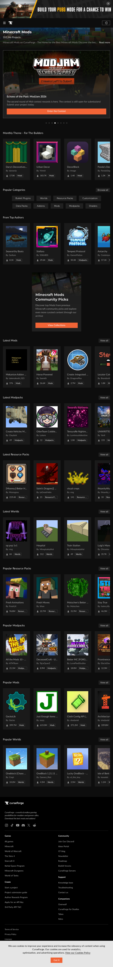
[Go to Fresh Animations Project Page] (16, 595)
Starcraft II (9, 861)
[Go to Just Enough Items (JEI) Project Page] (47, 709)
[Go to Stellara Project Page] (47, 243)
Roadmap (62, 861)
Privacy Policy (10, 934)
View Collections (56, 325)
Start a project (11, 888)
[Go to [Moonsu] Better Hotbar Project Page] (16, 481)
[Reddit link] (34, 825)
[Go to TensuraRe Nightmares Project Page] (77, 424)
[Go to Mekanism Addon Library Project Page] (16, 367)
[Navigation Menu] (4, 22)
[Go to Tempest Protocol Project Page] (77, 243)
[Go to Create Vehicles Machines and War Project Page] (16, 424)
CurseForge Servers (67, 871)
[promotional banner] (56, 9)
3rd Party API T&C (13, 907)
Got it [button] (57, 960)
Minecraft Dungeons (14, 871)
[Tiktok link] (12, 825)
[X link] (29, 825)
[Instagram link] (6, 825)
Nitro (60, 919)
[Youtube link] (17, 825)
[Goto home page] (10, 23)
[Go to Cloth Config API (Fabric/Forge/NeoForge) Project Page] (77, 709)
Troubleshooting (65, 888)
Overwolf (62, 905)
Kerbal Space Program (15, 866)
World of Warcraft (13, 851)
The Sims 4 (10, 856)
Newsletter (63, 856)
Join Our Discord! (66, 842)
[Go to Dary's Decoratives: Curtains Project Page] (16, 159)
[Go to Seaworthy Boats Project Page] (16, 243)
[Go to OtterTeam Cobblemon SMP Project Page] (47, 424)
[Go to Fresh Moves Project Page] (47, 595)
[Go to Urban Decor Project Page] (47, 159)
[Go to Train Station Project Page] (77, 538)
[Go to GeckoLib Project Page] (16, 709)
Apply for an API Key (14, 902)
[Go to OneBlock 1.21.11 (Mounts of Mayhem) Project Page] (47, 766)
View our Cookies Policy (77, 953)
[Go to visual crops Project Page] (77, 481)
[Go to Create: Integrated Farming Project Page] (77, 367)
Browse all (103, 190)
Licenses (8, 939)
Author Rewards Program (16, 897)
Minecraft (9, 846)
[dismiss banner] (108, 3)
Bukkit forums (64, 866)
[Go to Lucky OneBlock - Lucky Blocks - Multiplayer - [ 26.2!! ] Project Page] (77, 766)
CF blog (61, 851)
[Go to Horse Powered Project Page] (47, 367)
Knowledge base (65, 883)
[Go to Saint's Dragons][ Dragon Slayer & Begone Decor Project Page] (47, 481)
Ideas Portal (63, 846)
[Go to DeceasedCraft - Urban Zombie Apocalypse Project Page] (47, 652)
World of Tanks (11, 876)
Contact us (63, 893)
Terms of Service (12, 930)
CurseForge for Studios (68, 909)
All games (9, 842)
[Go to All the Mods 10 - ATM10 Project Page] (16, 652)
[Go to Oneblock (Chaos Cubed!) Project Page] (16, 766)
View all (104, 340)
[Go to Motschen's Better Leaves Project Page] (77, 595)
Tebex (60, 914)
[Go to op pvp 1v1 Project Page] (16, 538)
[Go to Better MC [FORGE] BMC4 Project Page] (77, 652)
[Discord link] (23, 825)
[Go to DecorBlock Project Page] (77, 159)
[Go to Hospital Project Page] (47, 538)
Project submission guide (16, 893)
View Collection (56, 111)
